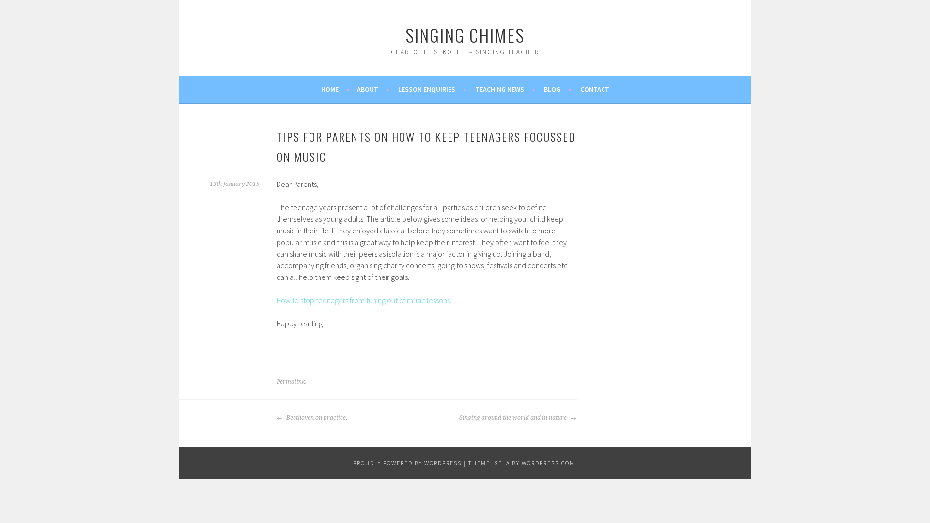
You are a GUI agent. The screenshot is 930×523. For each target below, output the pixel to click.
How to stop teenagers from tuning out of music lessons (363, 300)
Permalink (291, 381)
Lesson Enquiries (426, 89)
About (367, 89)
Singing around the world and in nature (513, 418)
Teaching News (499, 89)
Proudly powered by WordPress (407, 463)
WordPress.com (548, 463)
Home (330, 89)
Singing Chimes (465, 34)
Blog (552, 89)
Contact (594, 89)
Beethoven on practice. (316, 418)
